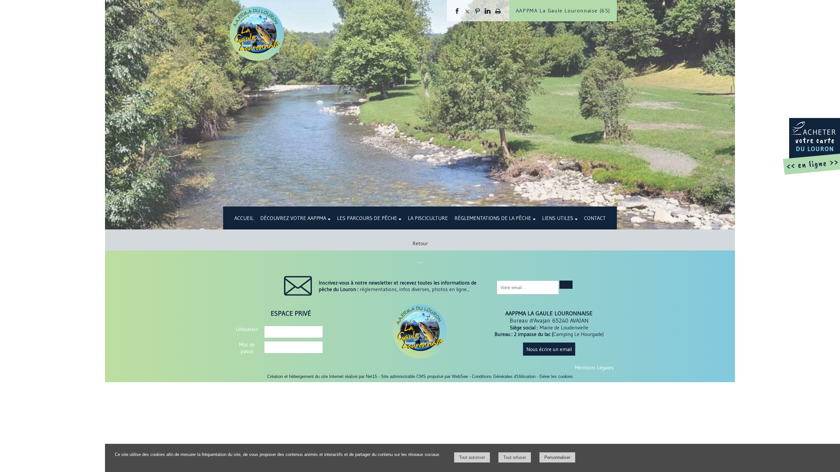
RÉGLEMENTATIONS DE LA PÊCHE (492, 218)
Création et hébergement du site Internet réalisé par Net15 (322, 376)
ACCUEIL (244, 218)
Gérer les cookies (556, 376)
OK (566, 285)
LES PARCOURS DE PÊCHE (367, 218)
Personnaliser (557, 457)
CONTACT (595, 218)
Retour (420, 243)
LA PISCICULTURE (428, 218)
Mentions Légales (594, 367)
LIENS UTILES (557, 218)
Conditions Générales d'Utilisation (504, 376)
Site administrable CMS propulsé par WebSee (424, 376)
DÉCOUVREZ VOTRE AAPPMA (293, 218)
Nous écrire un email (549, 349)
